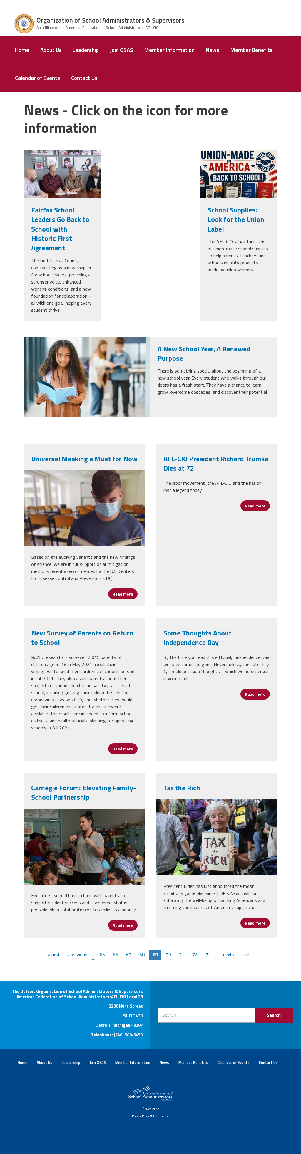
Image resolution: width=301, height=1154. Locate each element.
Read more (125, 594)
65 (102, 954)
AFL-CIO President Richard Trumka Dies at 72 (215, 463)
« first (53, 954)
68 (142, 954)
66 (115, 954)
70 (168, 954)
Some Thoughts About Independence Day (197, 638)
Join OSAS (121, 50)
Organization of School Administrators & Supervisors (110, 20)
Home (22, 50)
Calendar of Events (37, 78)
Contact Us (84, 78)
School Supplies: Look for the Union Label (236, 219)
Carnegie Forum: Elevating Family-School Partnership (83, 792)
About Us (51, 50)
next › (229, 954)
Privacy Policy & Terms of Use (150, 1116)
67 (128, 954)
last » (248, 954)
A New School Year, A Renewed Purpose (204, 353)
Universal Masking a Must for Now (84, 458)
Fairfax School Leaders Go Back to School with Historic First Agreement (60, 228)
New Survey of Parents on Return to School (82, 638)
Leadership (86, 50)
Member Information (169, 50)
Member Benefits (251, 50)
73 (208, 954)
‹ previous (77, 954)
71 (181, 954)
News (212, 50)
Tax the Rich (181, 787)
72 (195, 954)
